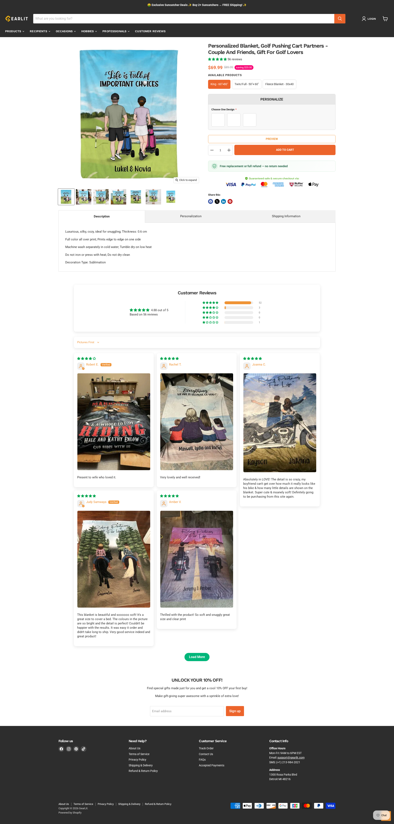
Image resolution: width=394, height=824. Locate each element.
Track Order (206, 748)
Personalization (191, 216)
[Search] (339, 18)
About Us (134, 748)
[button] (218, 59)
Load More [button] (197, 657)
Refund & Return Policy (143, 771)
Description (102, 216)
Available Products (225, 75)
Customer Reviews (150, 31)
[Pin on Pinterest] (230, 201)
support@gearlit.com (291, 757)
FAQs (202, 759)
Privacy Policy (137, 759)
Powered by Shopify (69, 812)
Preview (272, 139)
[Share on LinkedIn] (223, 201)
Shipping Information (286, 216)
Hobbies (88, 31)
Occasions (64, 31)
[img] (86, 358)
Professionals (114, 31)
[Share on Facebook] (210, 201)
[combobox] (183, 18)
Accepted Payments (211, 765)
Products (13, 31)
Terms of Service (139, 754)
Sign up (235, 711)
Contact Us (206, 754)
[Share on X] (217, 201)
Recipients (39, 31)
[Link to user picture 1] (113, 422)
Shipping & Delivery (141, 765)
